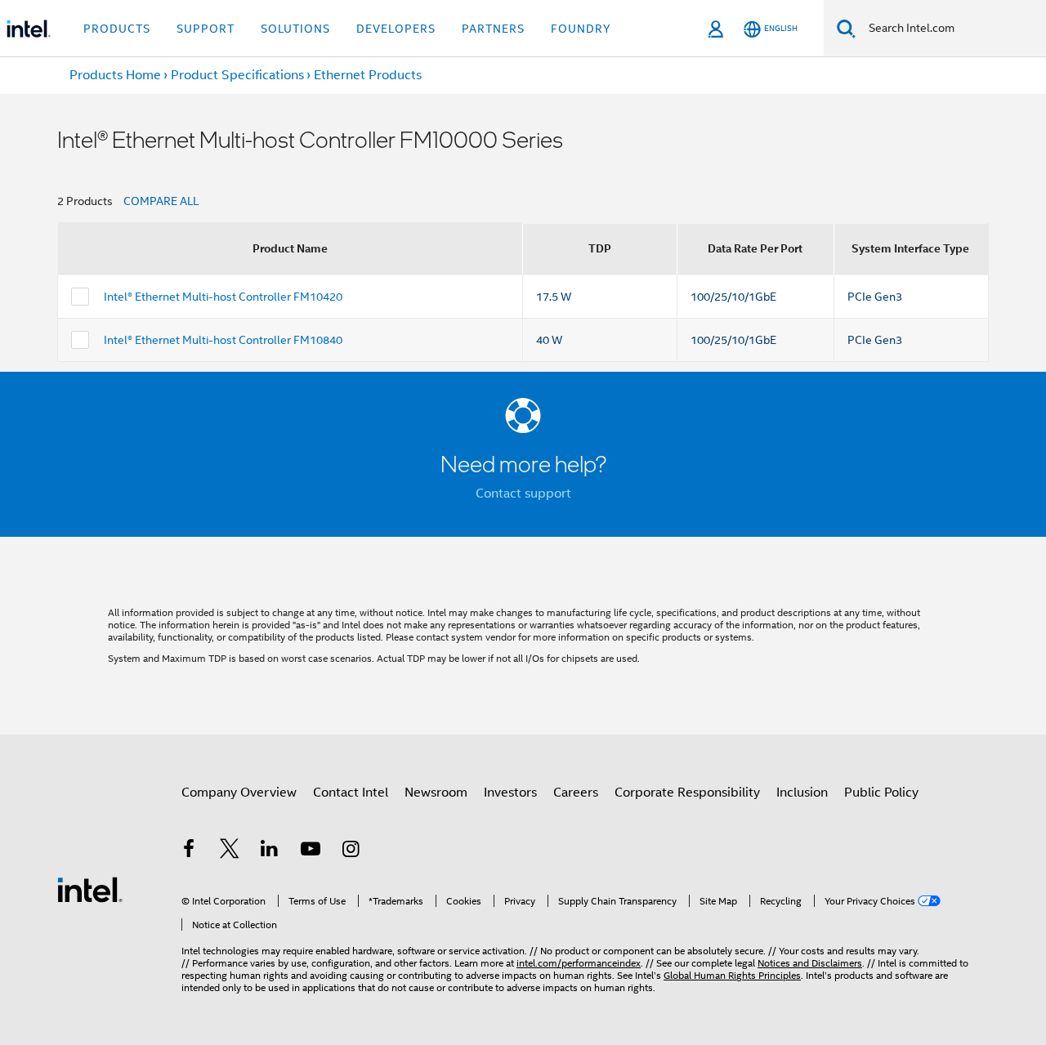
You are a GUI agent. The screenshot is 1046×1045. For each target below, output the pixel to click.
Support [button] (206, 28)
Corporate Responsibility (687, 792)
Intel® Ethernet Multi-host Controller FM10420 (223, 296)
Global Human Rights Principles (732, 975)
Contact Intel (350, 792)
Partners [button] (493, 28)
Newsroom (436, 792)
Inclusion (802, 792)
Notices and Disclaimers (810, 963)
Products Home (115, 75)
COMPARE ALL (161, 201)
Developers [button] (396, 28)
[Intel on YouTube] (310, 851)
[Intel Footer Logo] (90, 889)
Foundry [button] (581, 28)
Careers (575, 792)
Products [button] (116, 28)
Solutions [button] (295, 28)
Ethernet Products (368, 75)
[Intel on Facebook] (189, 851)
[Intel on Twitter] (230, 851)
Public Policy (881, 792)
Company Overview (239, 792)
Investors (510, 792)
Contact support (523, 493)
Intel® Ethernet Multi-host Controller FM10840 (223, 340)
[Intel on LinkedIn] (270, 851)
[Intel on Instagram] (350, 851)
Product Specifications (237, 75)
